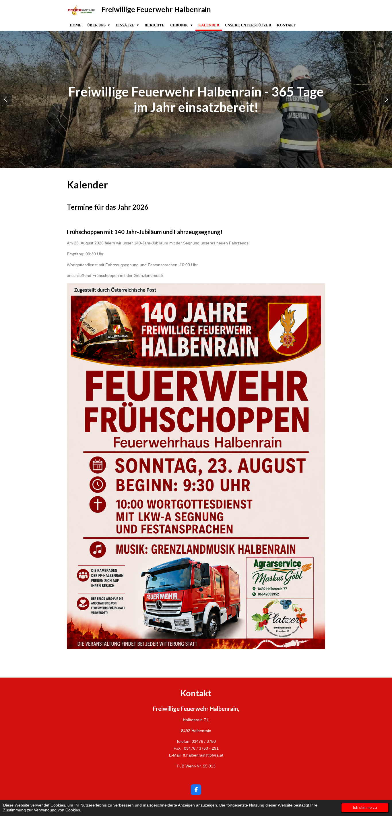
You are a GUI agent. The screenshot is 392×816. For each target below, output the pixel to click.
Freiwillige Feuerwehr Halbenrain (156, 9)
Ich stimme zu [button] (365, 808)
